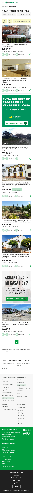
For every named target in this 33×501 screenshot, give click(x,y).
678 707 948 (11, 54)
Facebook (22, 407)
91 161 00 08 (10, 453)
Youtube (21, 415)
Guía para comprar (7, 395)
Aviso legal (17, 475)
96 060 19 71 (10, 466)
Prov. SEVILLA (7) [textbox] (8, 14)
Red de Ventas (21, 385)
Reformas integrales (8, 398)
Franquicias (20, 382)
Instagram (22, 413)
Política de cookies (16, 478)
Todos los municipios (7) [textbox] (24, 14)
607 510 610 (11, 159)
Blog (18, 393)
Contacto (20, 391)
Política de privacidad (16, 472)
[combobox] (9, 14)
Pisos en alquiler (7, 392)
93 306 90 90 (10, 439)
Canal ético (16, 480)
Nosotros (20, 380)
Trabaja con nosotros (23, 388)
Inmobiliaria (5, 6)
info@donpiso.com (9, 436)
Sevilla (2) (4, 368)
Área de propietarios (8, 401)
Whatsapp (22, 421)
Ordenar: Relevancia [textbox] (21, 21)
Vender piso (5, 387)
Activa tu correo (22, 396)
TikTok (21, 424)
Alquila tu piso (6, 390)
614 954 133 (11, 90)
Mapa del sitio (17, 483)
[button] (4, 34)
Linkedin (21, 418)
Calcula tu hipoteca (7, 384)
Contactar (21, 54)
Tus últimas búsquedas (9, 409)
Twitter (21, 410)
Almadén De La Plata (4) (8, 363)
